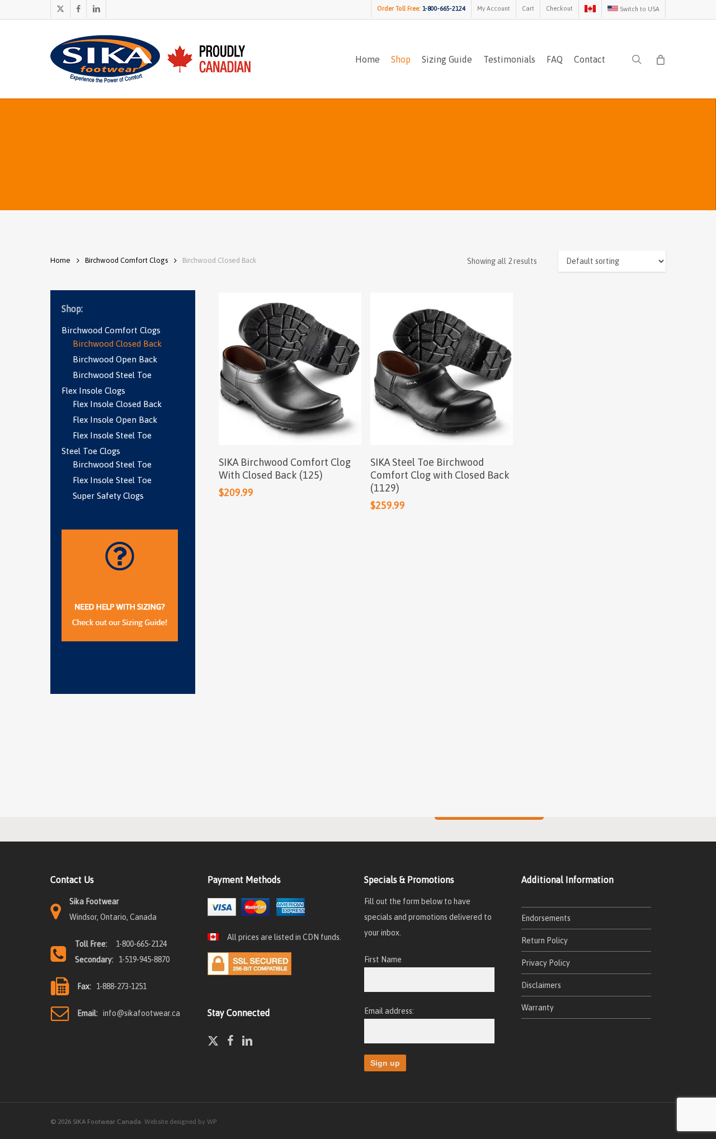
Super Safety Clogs (108, 495)
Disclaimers (541, 985)
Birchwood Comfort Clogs (126, 260)
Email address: (389, 1010)
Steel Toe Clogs (91, 451)
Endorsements (546, 918)
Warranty (537, 1007)
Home (60, 260)
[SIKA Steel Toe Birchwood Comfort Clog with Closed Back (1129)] (441, 368)
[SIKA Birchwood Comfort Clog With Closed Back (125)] (290, 368)
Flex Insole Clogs (93, 390)
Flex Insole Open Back (115, 419)
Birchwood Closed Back (117, 343)
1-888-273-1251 (121, 986)
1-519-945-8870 (144, 959)
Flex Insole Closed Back (117, 404)
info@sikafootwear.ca (141, 1013)
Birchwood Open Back (115, 359)
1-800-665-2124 (141, 943)
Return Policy (544, 940)
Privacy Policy (545, 962)
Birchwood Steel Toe (112, 375)
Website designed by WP (180, 1122)
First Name (383, 959)
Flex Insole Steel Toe (112, 435)
